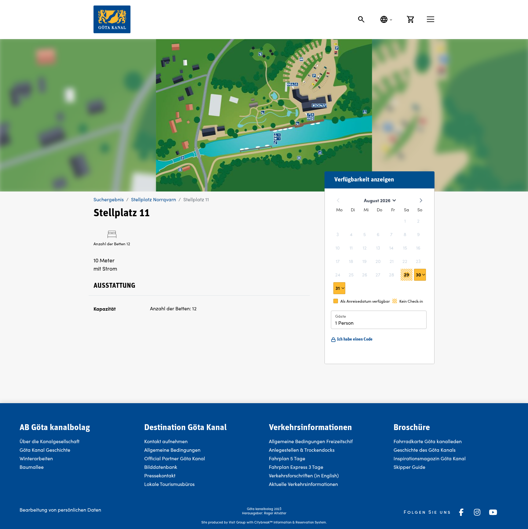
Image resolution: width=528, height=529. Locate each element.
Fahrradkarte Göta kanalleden (428, 441)
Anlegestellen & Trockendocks (302, 450)
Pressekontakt (159, 475)
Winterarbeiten (36, 458)
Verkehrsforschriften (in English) (304, 475)
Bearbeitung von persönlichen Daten (60, 509)
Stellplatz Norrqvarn (153, 199)
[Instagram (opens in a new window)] (477, 512)
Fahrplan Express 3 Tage (296, 467)
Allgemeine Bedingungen (172, 450)
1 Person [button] (344, 322)
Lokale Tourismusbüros (169, 484)
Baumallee (32, 467)
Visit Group (237, 522)
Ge (397, 450)
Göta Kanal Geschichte (45, 450)
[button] (420, 275)
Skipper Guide (409, 467)
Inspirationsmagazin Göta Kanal (430, 458)
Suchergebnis (109, 199)
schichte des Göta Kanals (428, 450)
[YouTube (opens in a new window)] (493, 512)
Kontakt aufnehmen (166, 441)
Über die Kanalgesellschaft (49, 441)
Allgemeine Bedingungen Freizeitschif (311, 441)
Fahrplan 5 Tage (287, 458)
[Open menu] (431, 19)
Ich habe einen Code (354, 339)
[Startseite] (112, 19)
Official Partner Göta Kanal (174, 458)
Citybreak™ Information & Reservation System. (290, 522)
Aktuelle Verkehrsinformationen (304, 484)
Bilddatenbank (160, 467)
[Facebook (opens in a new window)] (461, 512)
